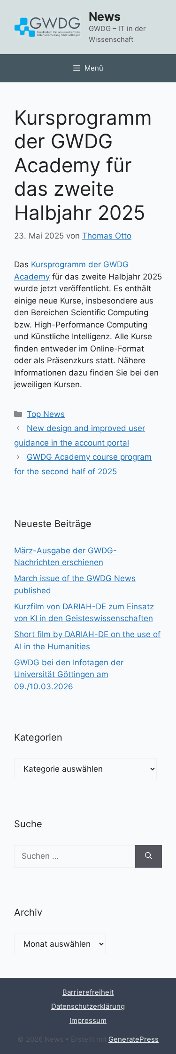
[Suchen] (148, 856)
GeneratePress (133, 1039)
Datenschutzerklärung (88, 1006)
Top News (46, 414)
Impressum (88, 1020)
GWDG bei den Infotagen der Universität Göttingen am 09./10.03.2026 (68, 674)
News (105, 16)
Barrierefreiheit (88, 992)
